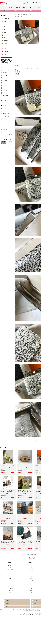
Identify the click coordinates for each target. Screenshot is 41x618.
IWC (31, 594)
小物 (5, 54)
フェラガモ (5, 100)
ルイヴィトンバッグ (10, 586)
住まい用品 (6, 40)
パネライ (30, 590)
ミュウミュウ (5, 105)
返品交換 (35, 603)
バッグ (5, 21)
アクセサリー (6, 43)
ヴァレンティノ (5, 118)
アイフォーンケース (7, 51)
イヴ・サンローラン (6, 113)
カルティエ (5, 110)
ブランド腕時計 (10, 565)
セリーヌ (30, 571)
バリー (4, 121)
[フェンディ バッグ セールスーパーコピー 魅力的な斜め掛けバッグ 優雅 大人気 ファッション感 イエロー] (25, 457)
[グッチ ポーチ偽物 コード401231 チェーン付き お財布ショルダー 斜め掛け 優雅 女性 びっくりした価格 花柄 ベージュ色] (25, 482)
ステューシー (5, 90)
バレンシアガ (31, 578)
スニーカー (10, 576)
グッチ (31, 567)
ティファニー (5, 124)
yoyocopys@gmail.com (32, 3)
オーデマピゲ (31, 592)
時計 (5, 26)
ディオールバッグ (10, 588)
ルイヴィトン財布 (10, 594)
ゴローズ (4, 103)
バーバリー (5, 108)
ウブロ (31, 586)
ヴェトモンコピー (6, 87)
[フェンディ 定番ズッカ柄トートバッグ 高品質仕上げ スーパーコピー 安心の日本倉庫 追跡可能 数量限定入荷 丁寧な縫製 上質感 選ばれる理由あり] (25, 507)
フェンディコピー (6, 72)
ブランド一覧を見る (9, 134)
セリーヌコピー (5, 80)
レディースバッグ (33, 14)
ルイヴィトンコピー (6, 85)
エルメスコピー (5, 82)
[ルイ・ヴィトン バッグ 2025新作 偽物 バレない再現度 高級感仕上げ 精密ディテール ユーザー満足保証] (8, 507)
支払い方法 (35, 600)
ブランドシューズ (10, 571)
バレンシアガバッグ (10, 590)
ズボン (5, 32)
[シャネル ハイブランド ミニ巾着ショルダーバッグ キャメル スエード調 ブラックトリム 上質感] (8, 482)
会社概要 (7, 600)
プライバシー (35, 606)
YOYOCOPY (31, 614)
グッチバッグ (10, 592)
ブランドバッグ (10, 569)
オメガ (31, 588)
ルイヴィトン (31, 565)
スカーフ (5, 48)
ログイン (38, 2)
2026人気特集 (6, 18)
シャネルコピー (5, 77)
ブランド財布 (10, 567)
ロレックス (5, 126)
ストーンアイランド (6, 116)
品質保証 (7, 603)
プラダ (31, 576)
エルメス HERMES (24, 14)
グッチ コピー (5, 95)
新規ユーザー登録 (30, 2)
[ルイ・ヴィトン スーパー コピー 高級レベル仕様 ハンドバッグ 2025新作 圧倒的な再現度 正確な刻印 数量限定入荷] (8, 533)
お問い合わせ (8, 606)
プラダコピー (5, 75)
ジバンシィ (5, 129)
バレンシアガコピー (6, 70)
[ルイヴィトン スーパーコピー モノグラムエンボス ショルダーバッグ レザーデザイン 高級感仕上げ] (25, 533)
